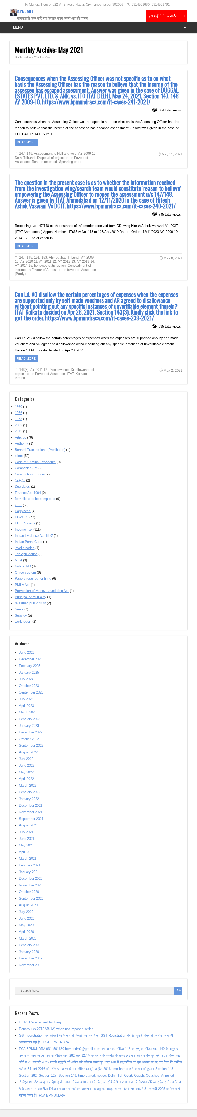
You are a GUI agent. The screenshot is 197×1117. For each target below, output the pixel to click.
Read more (26, 142)
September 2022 (31, 745)
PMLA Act (22, 585)
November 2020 (30, 885)
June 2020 (26, 918)
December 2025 (30, 659)
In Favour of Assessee (44, 270)
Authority (21, 443)
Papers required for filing (33, 578)
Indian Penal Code (28, 542)
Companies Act (26, 468)
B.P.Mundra (25, 11)
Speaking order (70, 162)
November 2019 (30, 965)
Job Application (26, 554)
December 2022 (30, 732)
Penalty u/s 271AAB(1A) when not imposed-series (56, 1029)
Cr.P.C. (20, 480)
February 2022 (29, 792)
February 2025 (29, 666)
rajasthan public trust (30, 603)
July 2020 (26, 912)
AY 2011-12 (47, 261)
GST (18, 505)
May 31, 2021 (172, 154)
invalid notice (24, 548)
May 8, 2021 (173, 258)
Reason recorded (44, 162)
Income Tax (23, 529)
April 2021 (26, 852)
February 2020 (29, 945)
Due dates (22, 486)
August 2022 (28, 752)
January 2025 (29, 672)
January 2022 (29, 799)
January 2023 (29, 726)
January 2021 (29, 872)
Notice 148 (23, 566)
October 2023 (29, 686)
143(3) (23, 370)
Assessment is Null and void (55, 153)
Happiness (23, 511)
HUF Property (25, 523)
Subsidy (21, 615)
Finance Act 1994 (28, 493)
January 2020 (29, 952)
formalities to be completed (35, 499)
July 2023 (26, 699)
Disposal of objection (52, 158)
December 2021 (30, 805)
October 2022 (29, 739)
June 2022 (26, 765)
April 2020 (26, 932)
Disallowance (59, 370)
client (19, 456)
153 (44, 257)
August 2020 (28, 905)
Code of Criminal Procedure (35, 462)
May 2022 (26, 772)
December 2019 (30, 958)
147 (22, 153)
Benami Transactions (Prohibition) (40, 450)
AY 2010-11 (28, 261)
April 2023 (26, 706)
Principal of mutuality (30, 597)
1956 (18, 413)
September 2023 (31, 692)
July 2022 (26, 759)
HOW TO (21, 517)
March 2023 (27, 712)
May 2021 (26, 845)
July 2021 (26, 832)
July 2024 (26, 679)
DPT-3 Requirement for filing (40, 1022)
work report (23, 621)
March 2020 (27, 938)
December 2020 (30, 878)
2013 (18, 431)
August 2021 (28, 825)
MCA (18, 560)
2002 (18, 425)
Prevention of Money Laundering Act (42, 591)
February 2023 (29, 719)
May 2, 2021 (173, 370)
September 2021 (31, 819)
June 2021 (26, 839)
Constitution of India (30, 474)
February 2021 (29, 865)
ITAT (70, 374)
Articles (20, 437)
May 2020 (26, 925)
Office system (25, 572)
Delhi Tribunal (25, 158)
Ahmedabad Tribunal (64, 257)
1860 (18, 407)
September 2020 (31, 898)
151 (37, 257)
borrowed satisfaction (50, 265)
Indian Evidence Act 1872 (34, 536)
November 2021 (30, 812)
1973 (18, 419)
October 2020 (29, 892)
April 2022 (26, 779)
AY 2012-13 (66, 261)
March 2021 (27, 859)
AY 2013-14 (85, 261)
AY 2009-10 (86, 153)
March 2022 (27, 785)
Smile (19, 609)
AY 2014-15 (23, 265)
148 (29, 153)
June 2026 (26, 652)
